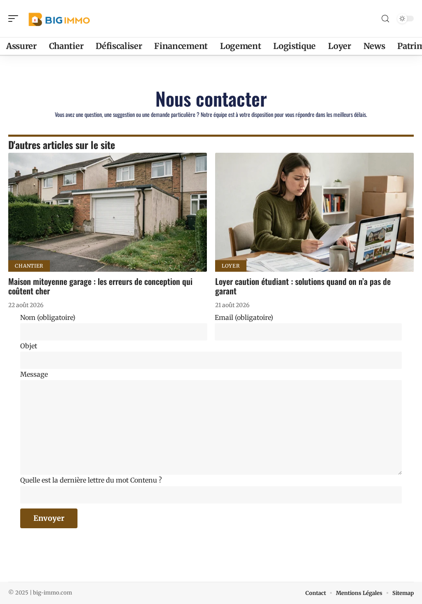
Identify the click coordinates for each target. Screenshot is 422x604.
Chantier (29, 266)
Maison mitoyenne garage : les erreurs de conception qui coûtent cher (100, 286)
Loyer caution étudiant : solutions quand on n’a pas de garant (303, 286)
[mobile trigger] (15, 18)
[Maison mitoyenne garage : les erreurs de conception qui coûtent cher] (107, 212)
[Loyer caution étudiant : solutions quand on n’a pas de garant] (314, 212)
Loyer (231, 266)
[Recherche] (385, 18)
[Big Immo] (59, 18)
